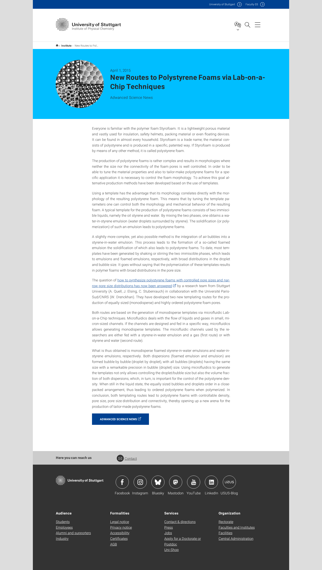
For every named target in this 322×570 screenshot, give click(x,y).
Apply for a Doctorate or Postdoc (182, 541)
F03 (252, 4)
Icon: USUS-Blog (229, 482)
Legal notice (119, 521)
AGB (113, 544)
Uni (222, 4)
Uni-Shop (171, 549)
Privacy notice (121, 527)
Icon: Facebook (122, 482)
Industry (62, 538)
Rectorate (226, 521)
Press (168, 527)
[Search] (247, 24)
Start (57, 45)
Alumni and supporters (73, 532)
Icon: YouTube (193, 482)
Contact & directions (180, 521)
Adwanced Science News (118, 419)
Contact (131, 458)
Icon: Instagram (140, 482)
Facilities (225, 532)
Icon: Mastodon (175, 482)
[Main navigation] (257, 24)
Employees (64, 527)
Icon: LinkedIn (211, 482)
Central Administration (236, 538)
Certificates (119, 538)
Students (63, 521)
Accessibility (119, 532)
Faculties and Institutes (237, 527)
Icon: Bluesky (158, 482)
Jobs (168, 532)
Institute (66, 45)
